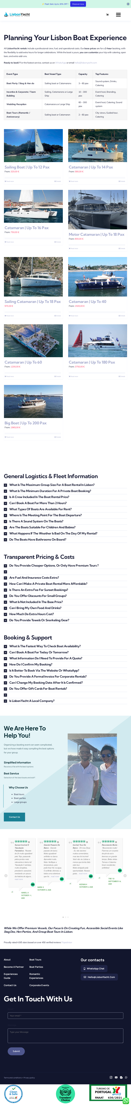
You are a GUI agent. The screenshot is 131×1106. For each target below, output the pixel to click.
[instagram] (111, 1077)
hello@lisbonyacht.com (86, 62)
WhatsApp (60, 62)
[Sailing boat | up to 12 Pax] (33, 145)
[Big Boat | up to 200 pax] (33, 401)
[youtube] (116, 1077)
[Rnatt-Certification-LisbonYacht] (108, 1085)
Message (12, 1025)
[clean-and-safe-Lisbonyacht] (13, 1085)
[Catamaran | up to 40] (97, 277)
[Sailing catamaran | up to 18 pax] (33, 277)
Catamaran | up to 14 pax (91, 167)
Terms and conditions (13, 1077)
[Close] (128, 4)
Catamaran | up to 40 (87, 301)
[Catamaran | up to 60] (33, 340)
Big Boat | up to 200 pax (26, 423)
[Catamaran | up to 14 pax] (97, 145)
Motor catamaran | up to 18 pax (96, 234)
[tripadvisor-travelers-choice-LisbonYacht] (65, 1085)
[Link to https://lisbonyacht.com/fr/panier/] (107, 14)
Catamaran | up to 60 (23, 362)
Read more (10, 181)
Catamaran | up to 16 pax (27, 227)
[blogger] (121, 1077)
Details (58, 181)
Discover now (78, 4)
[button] (65, 485)
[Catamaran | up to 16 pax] (33, 206)
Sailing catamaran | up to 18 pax (33, 301)
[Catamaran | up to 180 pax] (97, 340)
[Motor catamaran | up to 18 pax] (97, 209)
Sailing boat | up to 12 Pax (27, 167)
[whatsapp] (126, 1077)
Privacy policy (29, 1077)
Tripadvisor (66, 942)
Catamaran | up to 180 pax (92, 362)
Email (11, 1009)
